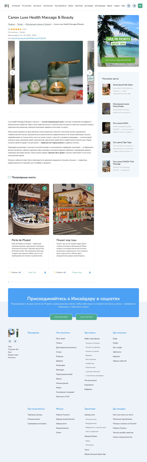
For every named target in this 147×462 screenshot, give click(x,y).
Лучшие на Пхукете (93, 343)
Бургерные (89, 385)
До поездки (89, 6)
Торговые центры (35, 414)
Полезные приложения (122, 419)
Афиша (109, 6)
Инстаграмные (91, 359)
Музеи (58, 387)
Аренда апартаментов (65, 419)
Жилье (70, 6)
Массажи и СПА (62, 396)
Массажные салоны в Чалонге (38, 24)
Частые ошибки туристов (123, 432)
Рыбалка (59, 356)
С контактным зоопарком (95, 375)
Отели (58, 432)
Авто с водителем (92, 431)
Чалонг (20, 24)
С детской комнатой (93, 371)
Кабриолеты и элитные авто (96, 427)
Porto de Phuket (21, 240)
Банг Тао (32, 272)
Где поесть (37, 6)
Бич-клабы (117, 347)
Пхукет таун (77, 272)
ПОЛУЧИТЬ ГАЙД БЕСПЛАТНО (118, 60)
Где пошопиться (60, 6)
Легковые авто (91, 419)
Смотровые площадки (65, 392)
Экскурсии (16, 6)
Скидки (116, 6)
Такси (86, 449)
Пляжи (59, 343)
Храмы (59, 378)
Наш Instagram (61, 317)
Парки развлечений (64, 374)
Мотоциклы (90, 445)
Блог (10, 352)
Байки (88, 441)
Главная (11, 24)
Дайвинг (59, 361)
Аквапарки (60, 365)
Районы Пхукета (63, 414)
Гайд (123, 6)
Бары (115, 338)
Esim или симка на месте (123, 414)
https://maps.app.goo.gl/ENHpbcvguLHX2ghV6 (28, 38)
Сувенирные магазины (37, 423)
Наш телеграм (86, 317)
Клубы (115, 343)
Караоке (116, 356)
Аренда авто (89, 414)
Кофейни (88, 389)
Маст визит (60, 338)
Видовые (89, 355)
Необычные (90, 363)
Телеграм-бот (13, 349)
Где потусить (48, 6)
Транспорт (79, 6)
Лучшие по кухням (92, 351)
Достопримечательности (66, 347)
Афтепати (117, 352)
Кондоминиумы (62, 428)
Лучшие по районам (93, 347)
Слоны (59, 352)
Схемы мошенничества (122, 437)
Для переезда (100, 6)
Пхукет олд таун (66, 240)
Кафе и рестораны (92, 338)
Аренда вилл (61, 423)
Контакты (12, 357)
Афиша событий (119, 361)
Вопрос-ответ (13, 355)
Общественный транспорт (95, 454)
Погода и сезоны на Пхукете (124, 423)
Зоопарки (60, 370)
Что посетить (26, 6)
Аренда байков (90, 436)
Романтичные (90, 367)
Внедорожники (91, 423)
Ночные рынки (62, 383)
